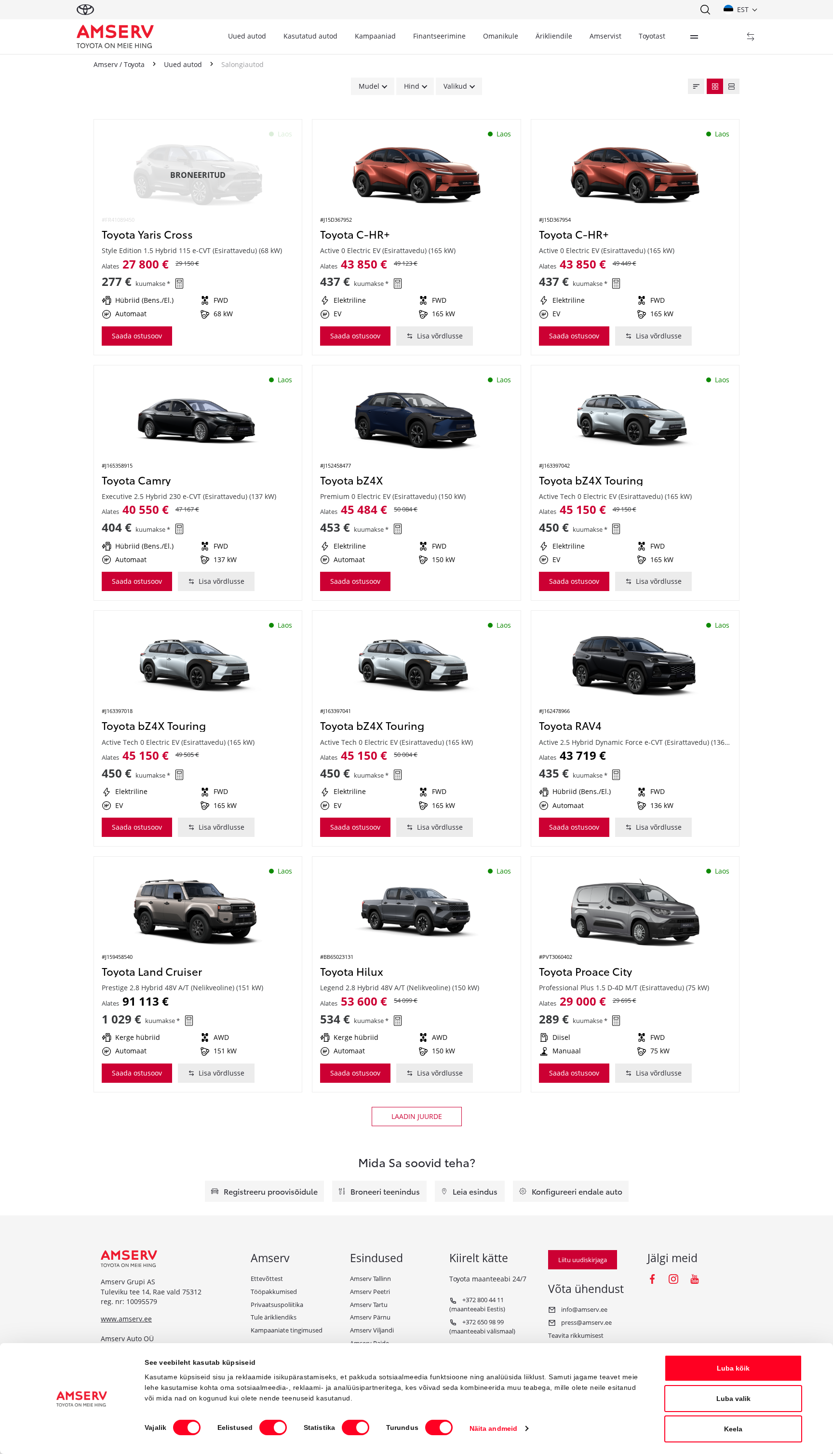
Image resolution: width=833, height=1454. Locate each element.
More (694, 36)
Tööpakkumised (274, 1291)
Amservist (605, 35)
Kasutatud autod (310, 35)
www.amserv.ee (126, 1318)
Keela (733, 1429)
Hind (411, 86)
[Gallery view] (715, 86)
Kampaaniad (375, 35)
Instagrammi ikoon (673, 1279)
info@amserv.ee (583, 1309)
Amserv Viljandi (372, 1330)
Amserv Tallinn (370, 1278)
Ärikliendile (554, 35)
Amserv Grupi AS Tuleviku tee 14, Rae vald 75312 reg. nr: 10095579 (151, 1291)
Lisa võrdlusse (440, 335)
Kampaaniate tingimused (286, 1330)
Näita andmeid (493, 1428)
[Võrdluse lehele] (750, 36)
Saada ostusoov (137, 335)
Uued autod (247, 35)
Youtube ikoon (694, 1279)
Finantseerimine (439, 35)
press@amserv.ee (586, 1322)
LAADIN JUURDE (416, 1116)
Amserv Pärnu (370, 1317)
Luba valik (733, 1398)
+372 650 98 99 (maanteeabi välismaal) (482, 1326)
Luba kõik (733, 1368)
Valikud (455, 86)
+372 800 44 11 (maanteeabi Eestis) (477, 1304)
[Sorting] (696, 86)
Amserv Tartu (369, 1304)
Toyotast (652, 35)
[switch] (273, 1427)
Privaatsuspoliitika (277, 1304)
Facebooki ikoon (652, 1279)
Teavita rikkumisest (576, 1335)
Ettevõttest (267, 1278)
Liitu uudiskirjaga (582, 1259)
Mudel (369, 86)
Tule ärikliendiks (273, 1317)
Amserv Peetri (370, 1291)
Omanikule (500, 35)
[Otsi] (705, 9)
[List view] (731, 86)
